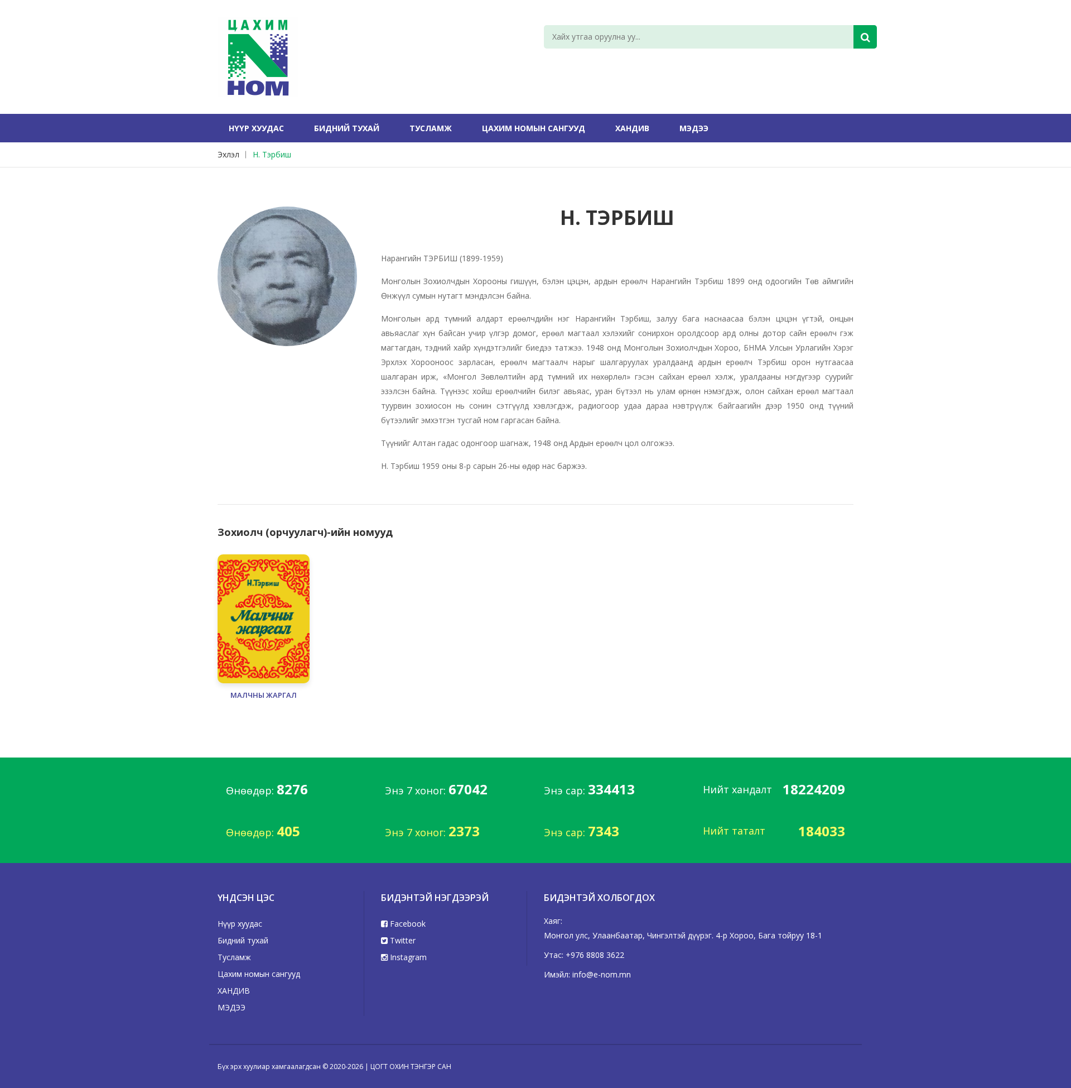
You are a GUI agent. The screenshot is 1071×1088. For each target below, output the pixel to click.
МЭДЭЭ (693, 128)
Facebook (407, 923)
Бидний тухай (346, 128)
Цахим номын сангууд (533, 128)
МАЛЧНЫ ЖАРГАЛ (263, 695)
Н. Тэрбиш (272, 154)
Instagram (407, 957)
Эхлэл (228, 154)
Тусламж (430, 128)
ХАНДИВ (632, 128)
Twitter (402, 940)
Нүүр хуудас (256, 128)
